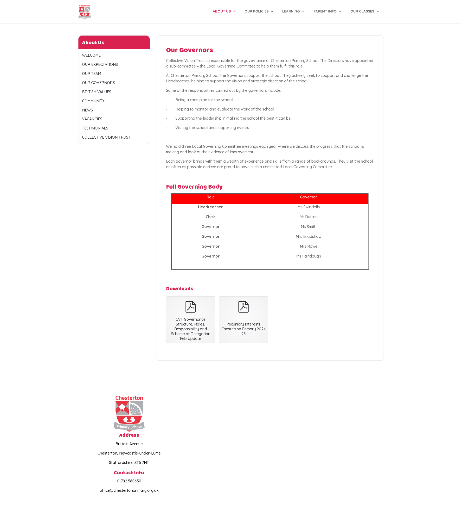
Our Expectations (100, 64)
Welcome (91, 55)
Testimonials (95, 128)
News (87, 110)
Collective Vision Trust (106, 137)
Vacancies (92, 119)
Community (93, 100)
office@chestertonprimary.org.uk (129, 490)
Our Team (91, 73)
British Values (96, 91)
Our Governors (98, 82)
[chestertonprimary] (84, 11)
